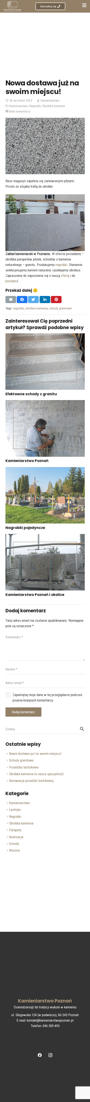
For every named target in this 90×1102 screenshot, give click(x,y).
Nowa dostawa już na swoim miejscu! (35, 753)
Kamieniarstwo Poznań (26, 460)
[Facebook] (40, 1055)
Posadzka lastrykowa (24, 767)
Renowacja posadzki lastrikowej (31, 781)
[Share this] (22, 299)
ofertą (65, 276)
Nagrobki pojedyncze (25, 527)
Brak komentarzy (19, 111)
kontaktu (11, 281)
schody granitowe (60, 308)
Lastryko (15, 810)
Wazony (14, 850)
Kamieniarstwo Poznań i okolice (34, 594)
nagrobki (61, 265)
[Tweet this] (33, 299)
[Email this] (10, 299)
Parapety (15, 830)
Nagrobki (35, 106)
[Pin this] (56, 299)
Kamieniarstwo (50, 100)
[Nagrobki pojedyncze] (45, 495)
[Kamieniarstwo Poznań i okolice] (45, 562)
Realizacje (16, 837)
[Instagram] (50, 1055)
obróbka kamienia (36, 308)
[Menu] (84, 5)
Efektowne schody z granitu (31, 394)
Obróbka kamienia (53, 106)
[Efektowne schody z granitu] (45, 361)
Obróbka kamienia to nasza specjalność (36, 774)
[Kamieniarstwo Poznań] (45, 428)
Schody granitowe (21, 760)
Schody (14, 844)
